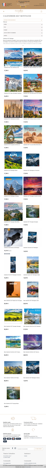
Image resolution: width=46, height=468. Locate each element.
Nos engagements (7, 463)
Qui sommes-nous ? (7, 456)
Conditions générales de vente (30, 463)
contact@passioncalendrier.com (39, 5)
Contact (25, 456)
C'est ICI (23, 6)
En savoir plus (28, 467)
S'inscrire (38, 448)
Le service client (6, 457)
